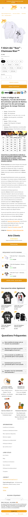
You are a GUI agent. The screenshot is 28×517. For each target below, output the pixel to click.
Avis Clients (5, 455)
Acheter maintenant (14, 86)
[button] (2, 7)
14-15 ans (13, 71)
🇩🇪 (8, 398)
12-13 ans (5, 71)
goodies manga (17, 227)
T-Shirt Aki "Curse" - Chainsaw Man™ (18, 272)
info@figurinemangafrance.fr (10, 479)
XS (3, 61)
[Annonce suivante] (25, 2)
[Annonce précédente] (2, 2)
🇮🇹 (5, 398)
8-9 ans (11, 68)
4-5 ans (17, 64)
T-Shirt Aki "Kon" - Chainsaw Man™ (18, 256)
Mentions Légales (7, 437)
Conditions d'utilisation (8, 427)
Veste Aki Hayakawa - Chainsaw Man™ (19, 326)
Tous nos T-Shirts (16, 13)
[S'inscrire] (21, 499)
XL (20, 61)
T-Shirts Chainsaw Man (17, 230)
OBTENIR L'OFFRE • (14, 280)
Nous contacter (6, 465)
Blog (4, 458)
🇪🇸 (7, 398)
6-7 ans (4, 68)
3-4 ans (9, 64)
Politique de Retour (7, 443)
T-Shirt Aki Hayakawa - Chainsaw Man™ (18, 264)
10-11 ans (19, 68)
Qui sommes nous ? (7, 446)
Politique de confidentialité (9, 440)
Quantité (3, 74)
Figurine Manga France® (6, 13)
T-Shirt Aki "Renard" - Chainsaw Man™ (6, 326)
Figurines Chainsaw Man (14, 221)
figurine (10, 227)
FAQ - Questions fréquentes (9, 433)
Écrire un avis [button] (14, 244)
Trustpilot (5, 471)
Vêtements (9, 230)
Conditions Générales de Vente (10, 430)
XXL (3, 64)
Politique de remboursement (10, 468)
